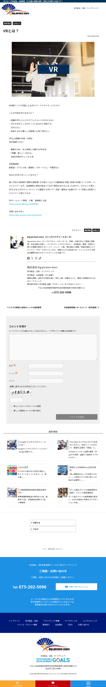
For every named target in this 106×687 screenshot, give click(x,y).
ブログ (35, 529)
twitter (32, 258)
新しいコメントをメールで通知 (27, 406)
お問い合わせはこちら (78, 586)
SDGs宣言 (23, 467)
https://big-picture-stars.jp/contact (25, 215)
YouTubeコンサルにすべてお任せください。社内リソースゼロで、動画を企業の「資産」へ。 (83, 444)
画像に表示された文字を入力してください (28, 386)
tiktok (40, 258)
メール (13, 372)
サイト (11, 380)
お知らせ (36, 522)
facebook (28, 258)
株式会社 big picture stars (42, 267)
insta (36, 258)
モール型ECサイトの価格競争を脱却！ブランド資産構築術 (83, 491)
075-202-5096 (30, 587)
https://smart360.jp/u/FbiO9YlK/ (23, 204)
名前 (12, 365)
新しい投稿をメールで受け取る (27, 410)
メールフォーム (53, 686)
